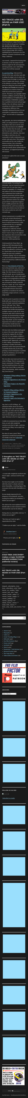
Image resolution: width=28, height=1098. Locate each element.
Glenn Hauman (12, 446)
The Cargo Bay (8, 653)
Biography (7, 632)
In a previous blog (7, 73)
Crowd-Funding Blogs (10, 637)
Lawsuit (18, 446)
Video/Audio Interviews (11, 655)
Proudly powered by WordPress (18, 1095)
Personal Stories (8, 651)
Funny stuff (7, 643)
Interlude (6, 645)
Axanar (6, 630)
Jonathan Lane (8, 443)
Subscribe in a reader (8, 798)
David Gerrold (20, 445)
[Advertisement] (14, 716)
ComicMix (13, 445)
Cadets (6, 635)
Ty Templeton (17, 448)
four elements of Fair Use (15, 266)
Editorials (4, 445)
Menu (23, 5)
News (8, 445)
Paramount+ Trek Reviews (11, 649)
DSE (6, 446)
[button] (16, 1091)
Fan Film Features (9, 641)
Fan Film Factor (6, 1095)
